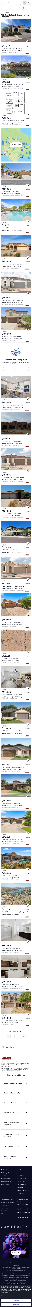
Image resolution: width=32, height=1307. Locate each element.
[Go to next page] (27, 1036)
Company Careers (6, 1181)
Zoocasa (19, 1172)
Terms (25, 1290)
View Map (17, 145)
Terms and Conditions (7, 1199)
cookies (6, 1286)
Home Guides (5, 1184)
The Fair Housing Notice (21, 1280)
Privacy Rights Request (7, 1202)
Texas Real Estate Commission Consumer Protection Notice (16, 1277)
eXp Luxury (20, 1187)
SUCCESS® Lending (22, 1178)
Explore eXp (4, 1169)
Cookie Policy (5, 1208)
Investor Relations (6, 1178)
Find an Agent (5, 1172)
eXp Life (19, 1169)
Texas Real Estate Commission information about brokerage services (16, 1275)
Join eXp (3, 1175)
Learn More (23, 1283)
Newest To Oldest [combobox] (16, 8)
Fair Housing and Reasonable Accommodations (16, 1270)
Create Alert (16, 369)
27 (23, 1036)
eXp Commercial (21, 1184)
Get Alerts (26, 8)
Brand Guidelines (5, 1211)
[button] (16, 1047)
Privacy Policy (5, 1205)
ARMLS (22, 1063)
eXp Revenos (20, 1181)
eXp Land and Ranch (23, 1190)
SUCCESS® (20, 1175)
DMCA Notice (16, 1265)
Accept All (16, 1300)
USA (9, 1032)
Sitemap (3, 1213)
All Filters (6, 8)
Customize (16, 1304)
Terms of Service (15, 1268)
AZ (14, 1032)
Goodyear (20, 1032)
